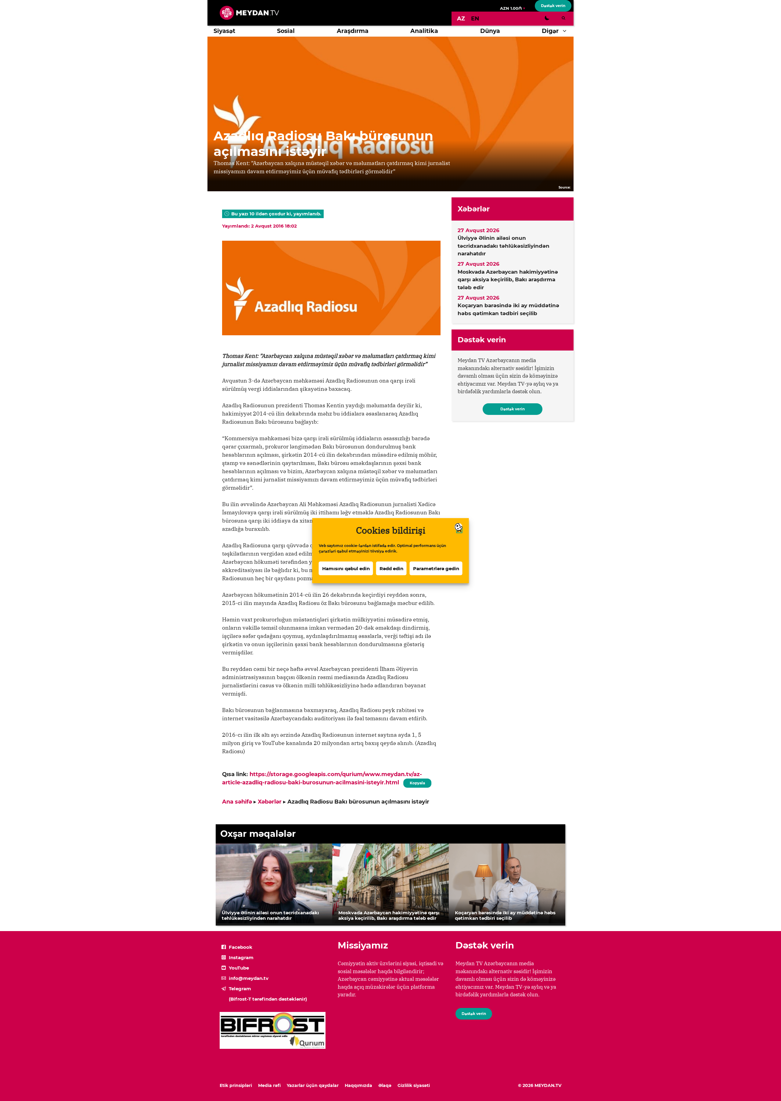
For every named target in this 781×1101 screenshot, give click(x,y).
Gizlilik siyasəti (414, 1085)
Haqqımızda (358, 1085)
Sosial (286, 30)
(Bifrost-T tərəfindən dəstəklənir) (268, 999)
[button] (566, 31)
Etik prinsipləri (236, 1085)
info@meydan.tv (248, 978)
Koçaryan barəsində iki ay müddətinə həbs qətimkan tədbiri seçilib (508, 309)
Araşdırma (353, 30)
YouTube (239, 968)
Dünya (490, 30)
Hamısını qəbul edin (346, 568)
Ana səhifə (237, 801)
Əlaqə (384, 1085)
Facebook (240, 947)
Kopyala (417, 782)
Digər (550, 30)
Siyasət (224, 30)
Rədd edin (391, 568)
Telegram (240, 988)
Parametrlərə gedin (436, 568)
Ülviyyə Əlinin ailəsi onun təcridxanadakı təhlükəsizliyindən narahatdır (503, 246)
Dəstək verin (553, 5)
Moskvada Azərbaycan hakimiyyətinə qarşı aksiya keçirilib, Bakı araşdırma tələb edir (508, 279)
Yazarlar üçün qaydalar (313, 1085)
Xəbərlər (270, 801)
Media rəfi (269, 1085)
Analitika (424, 30)
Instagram (241, 957)
